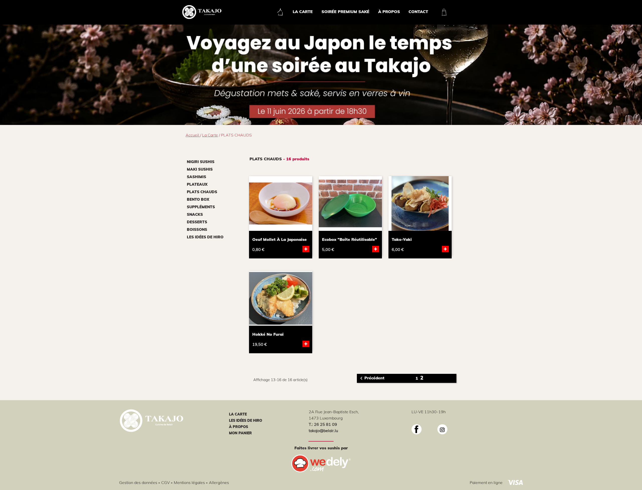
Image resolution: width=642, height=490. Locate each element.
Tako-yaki (402, 239)
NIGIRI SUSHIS (200, 161)
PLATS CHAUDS (202, 191)
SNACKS (195, 214)
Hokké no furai (268, 334)
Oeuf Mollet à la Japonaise (279, 239)
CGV (166, 482)
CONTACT (418, 11)
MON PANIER (240, 433)
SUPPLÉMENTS (201, 206)
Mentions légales (190, 482)
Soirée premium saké (345, 11)
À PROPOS (238, 427)
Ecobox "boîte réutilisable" (349, 239)
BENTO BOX (198, 199)
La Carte (303, 11)
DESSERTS (197, 222)
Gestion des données (138, 482)
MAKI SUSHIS (200, 169)
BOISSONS (197, 229)
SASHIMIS (196, 176)
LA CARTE (238, 414)
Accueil (193, 134)
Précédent (371, 378)
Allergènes (219, 482)
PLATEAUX (197, 184)
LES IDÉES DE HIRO (205, 237)
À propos (389, 11)
